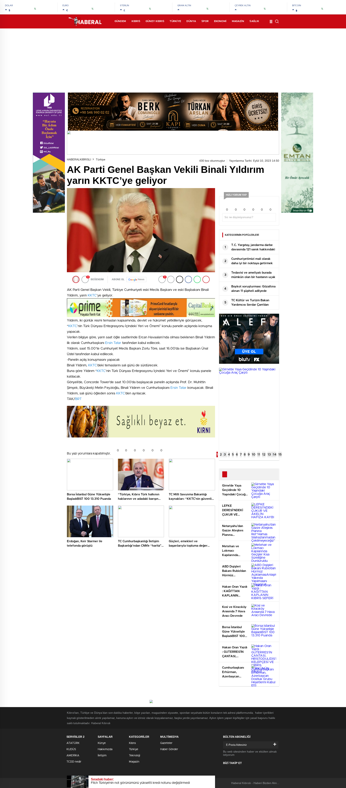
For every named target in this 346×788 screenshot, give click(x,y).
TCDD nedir (73, 761)
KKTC (92, 295)
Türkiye (175, 21)
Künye (102, 743)
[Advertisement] (173, 58)
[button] (217, 454)
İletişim (102, 755)
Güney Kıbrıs (155, 21)
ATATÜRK (72, 743)
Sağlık (254, 21)
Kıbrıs (136, 21)
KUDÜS (71, 749)
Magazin (238, 21)
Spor (205, 21)
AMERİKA (72, 755)
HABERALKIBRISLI (79, 159)
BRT (78, 399)
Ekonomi (220, 21)
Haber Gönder (169, 749)
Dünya (191, 21)
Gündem (120, 21)
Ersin (109, 343)
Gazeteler (166, 743)
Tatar (117, 343)
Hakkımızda (105, 749)
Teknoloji (134, 755)
